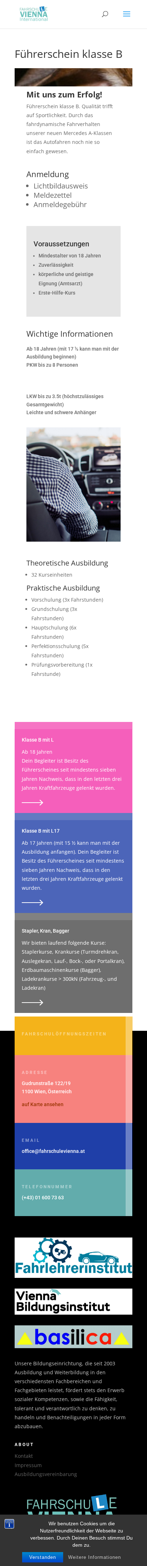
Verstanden (42, 1557)
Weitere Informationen (94, 1557)
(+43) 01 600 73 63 (43, 1197)
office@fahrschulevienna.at (53, 1151)
